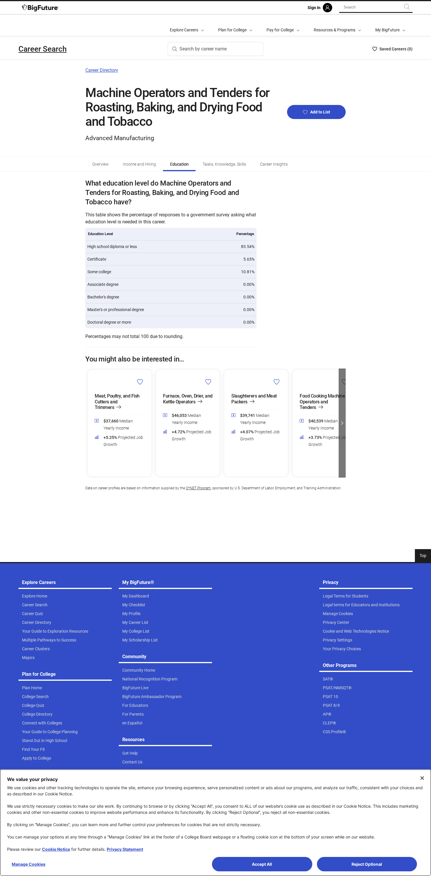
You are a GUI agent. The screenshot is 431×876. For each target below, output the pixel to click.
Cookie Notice (56, 849)
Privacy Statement (125, 849)
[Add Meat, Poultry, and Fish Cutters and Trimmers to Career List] (140, 381)
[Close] (422, 778)
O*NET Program (198, 488)
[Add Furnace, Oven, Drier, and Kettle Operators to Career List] (208, 381)
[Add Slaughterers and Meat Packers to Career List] (276, 381)
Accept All (262, 864)
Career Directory (101, 70)
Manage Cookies (28, 864)
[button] (88, 423)
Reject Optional (367, 864)
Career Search (42, 49)
